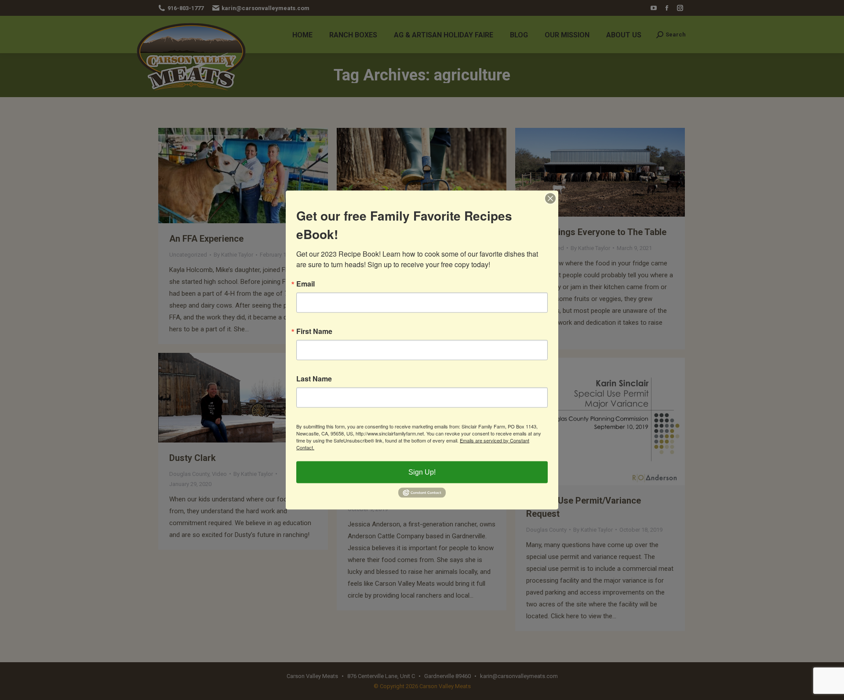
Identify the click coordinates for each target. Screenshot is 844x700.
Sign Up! (422, 471)
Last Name (314, 378)
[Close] (550, 198)
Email (305, 283)
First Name (314, 330)
